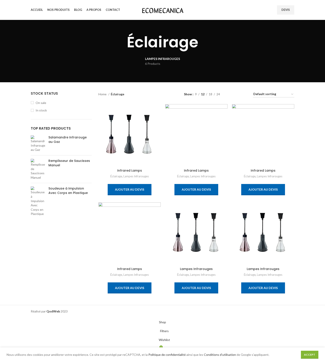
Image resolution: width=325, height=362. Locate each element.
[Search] (263, 10)
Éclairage (116, 176)
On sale (41, 103)
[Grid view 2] (230, 94)
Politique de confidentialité (167, 354)
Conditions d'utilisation (220, 354)
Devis (285, 9)
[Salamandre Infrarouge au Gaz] (38, 143)
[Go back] (121, 42)
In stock (41, 110)
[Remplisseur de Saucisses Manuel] (38, 169)
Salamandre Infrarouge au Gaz (67, 139)
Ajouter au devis (129, 189)
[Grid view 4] (244, 94)
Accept (309, 354)
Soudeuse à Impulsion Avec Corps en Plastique (68, 190)
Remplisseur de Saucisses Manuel (69, 163)
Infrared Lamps (129, 170)
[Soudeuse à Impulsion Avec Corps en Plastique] (38, 201)
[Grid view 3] (237, 94)
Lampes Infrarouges (136, 176)
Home (102, 94)
